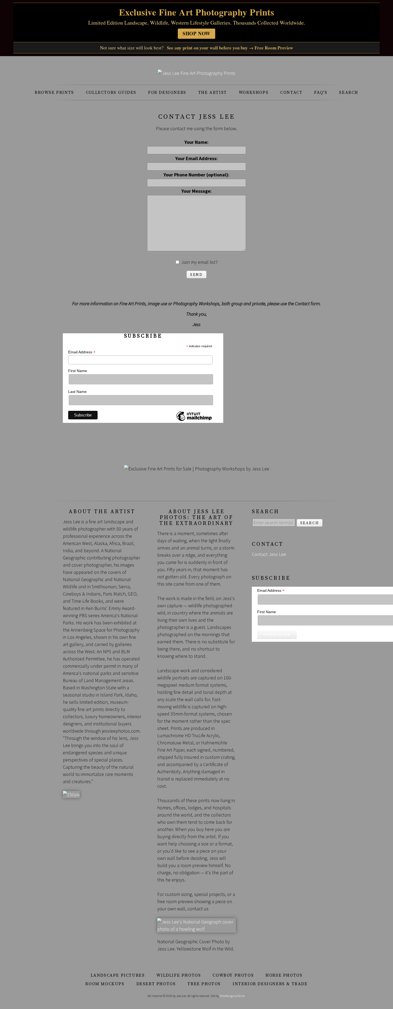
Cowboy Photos (233, 975)
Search (348, 92)
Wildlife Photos (178, 975)
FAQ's (320, 92)
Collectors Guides (111, 92)
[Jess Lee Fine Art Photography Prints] (196, 73)
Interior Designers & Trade (270, 984)
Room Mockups (104, 984)
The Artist (212, 92)
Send (196, 274)
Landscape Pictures (118, 975)
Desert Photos (156, 984)
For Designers (167, 92)
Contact (291, 92)
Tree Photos (204, 984)
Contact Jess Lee (269, 554)
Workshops (253, 92)
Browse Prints (54, 92)
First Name (77, 371)
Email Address (81, 352)
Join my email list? (199, 262)
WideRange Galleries (232, 996)
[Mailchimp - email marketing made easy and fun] (194, 421)
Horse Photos (283, 975)
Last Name (77, 391)
